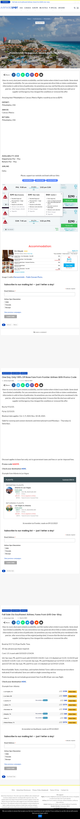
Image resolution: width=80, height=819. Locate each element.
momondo (58, 796)
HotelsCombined (65, 804)
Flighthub (53, 796)
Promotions (6, 373)
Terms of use (54, 790)
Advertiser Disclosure (23, 790)
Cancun (9, 325)
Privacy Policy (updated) (40, 790)
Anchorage (15, 373)
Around (61, 8)
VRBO (68, 806)
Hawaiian (69, 800)
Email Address (10, 291)
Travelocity (74, 804)
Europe (35, 8)
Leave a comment (41, 332)
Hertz (61, 808)
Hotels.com (58, 804)
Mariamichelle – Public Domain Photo (28, 277)
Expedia (64, 796)
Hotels (45, 8)
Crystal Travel (53, 798)
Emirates (60, 800)
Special (54, 8)
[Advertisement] (40, 138)
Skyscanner (69, 796)
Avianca (55, 800)
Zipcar (65, 808)
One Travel (63, 798)
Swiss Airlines (60, 802)
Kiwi (59, 798)
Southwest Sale (11, 776)
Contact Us (64, 790)
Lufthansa (75, 800)
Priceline (47, 796)
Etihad (65, 800)
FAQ (13, 790)
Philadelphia (40, 22)
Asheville (24, 373)
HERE (24, 469)
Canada (27, 8)
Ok (40, 816)
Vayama (69, 798)
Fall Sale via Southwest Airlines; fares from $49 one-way (31, 2)
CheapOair (76, 796)
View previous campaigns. (12, 312)
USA (21, 8)
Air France (50, 800)
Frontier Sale (10, 571)
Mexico (15, 325)
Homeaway (63, 806)
